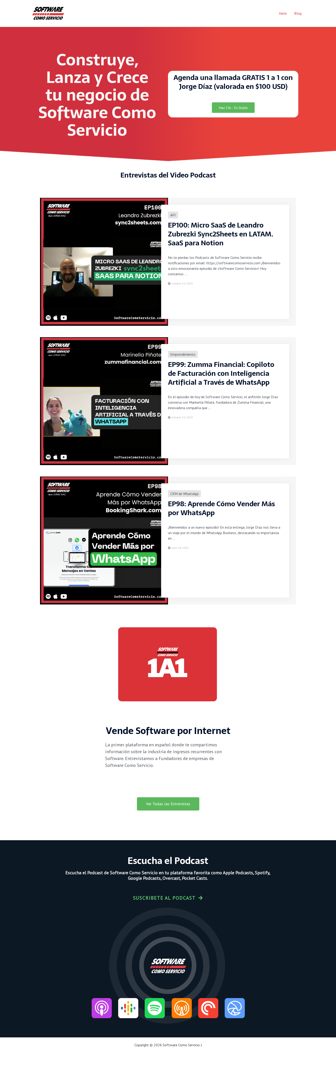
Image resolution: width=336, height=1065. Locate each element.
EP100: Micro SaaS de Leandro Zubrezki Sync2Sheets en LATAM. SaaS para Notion (220, 234)
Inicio (283, 13)
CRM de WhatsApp (184, 493)
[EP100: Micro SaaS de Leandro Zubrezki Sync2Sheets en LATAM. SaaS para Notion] (104, 261)
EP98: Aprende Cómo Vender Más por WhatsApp (221, 508)
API (173, 215)
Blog (297, 13)
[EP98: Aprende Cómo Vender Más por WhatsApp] (104, 540)
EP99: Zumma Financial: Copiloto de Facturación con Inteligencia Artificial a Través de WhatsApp (221, 373)
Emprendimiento (182, 354)
